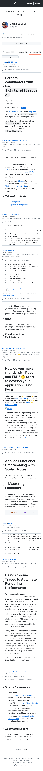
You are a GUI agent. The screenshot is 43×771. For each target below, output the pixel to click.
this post (21, 181)
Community (31, 758)
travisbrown (6, 140)
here (7, 160)
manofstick (17, 101)
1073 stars (31, 453)
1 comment (19, 299)
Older (25, 749)
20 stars (28, 150)
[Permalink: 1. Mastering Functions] (3, 485)
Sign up (37, 3)
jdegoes (4, 447)
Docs (37, 758)
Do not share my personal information (21, 762)
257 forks (12, 453)
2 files (5, 222)
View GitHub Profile (21, 44)
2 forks (12, 222)
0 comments (19, 150)
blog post (32, 112)
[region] (21, 104)
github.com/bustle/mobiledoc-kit (21, 695)
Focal (24, 438)
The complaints (14, 202)
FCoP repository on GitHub (16, 186)
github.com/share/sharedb (27, 703)
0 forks (11, 260)
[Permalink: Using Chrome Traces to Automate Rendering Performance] (3, 581)
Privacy (11, 758)
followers (8, 38)
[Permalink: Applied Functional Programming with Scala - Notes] (3, 465)
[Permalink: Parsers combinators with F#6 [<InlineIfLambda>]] (3, 86)
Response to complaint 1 (18, 205)
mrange (4, 62)
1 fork (10, 70)
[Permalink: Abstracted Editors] (3, 728)
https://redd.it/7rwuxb (8, 295)
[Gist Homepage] (15, 3)
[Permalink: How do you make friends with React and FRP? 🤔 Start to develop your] (3, 378)
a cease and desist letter (24, 172)
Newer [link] (18, 749)
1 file (4, 70)
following (17, 38)
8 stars (27, 70)
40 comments (21, 453)
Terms (6, 758)
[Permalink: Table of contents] (3, 196)
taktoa (4, 289)
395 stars (29, 679)
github (23, 107)
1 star (27, 260)
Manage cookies (25, 760)
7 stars (28, 567)
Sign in (29, 3)
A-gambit (5, 348)
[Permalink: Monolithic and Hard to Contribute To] (3, 335)
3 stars (28, 222)
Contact (15, 760)
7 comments (20, 679)
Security (18, 758)
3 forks (11, 150)
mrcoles (4, 250)
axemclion (5, 559)
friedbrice (5, 214)
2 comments (18, 70)
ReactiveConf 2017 (22, 398)
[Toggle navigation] (3, 3)
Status (24, 758)
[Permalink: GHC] (3, 318)
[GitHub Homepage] (15, 765)
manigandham (6, 672)
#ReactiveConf (11, 404)
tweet (28, 402)
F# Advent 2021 (14, 112)
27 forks (11, 679)
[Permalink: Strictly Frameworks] (3, 687)
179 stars (27, 360)
